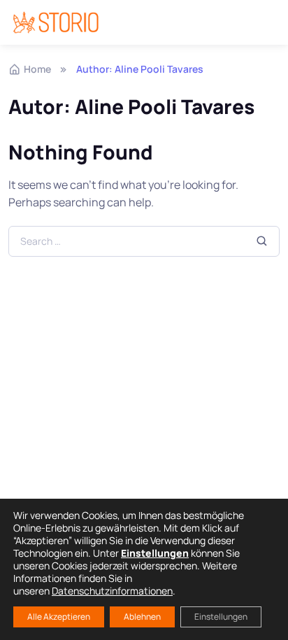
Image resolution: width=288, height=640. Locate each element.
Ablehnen (142, 617)
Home (37, 69)
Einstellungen (220, 617)
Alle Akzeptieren (58, 617)
